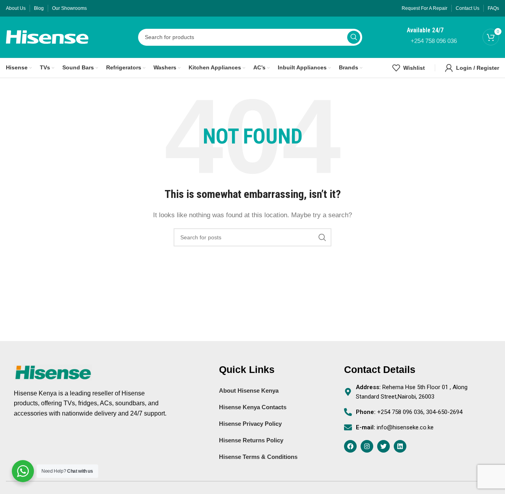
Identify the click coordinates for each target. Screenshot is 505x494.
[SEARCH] (353, 37)
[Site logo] (47, 36)
